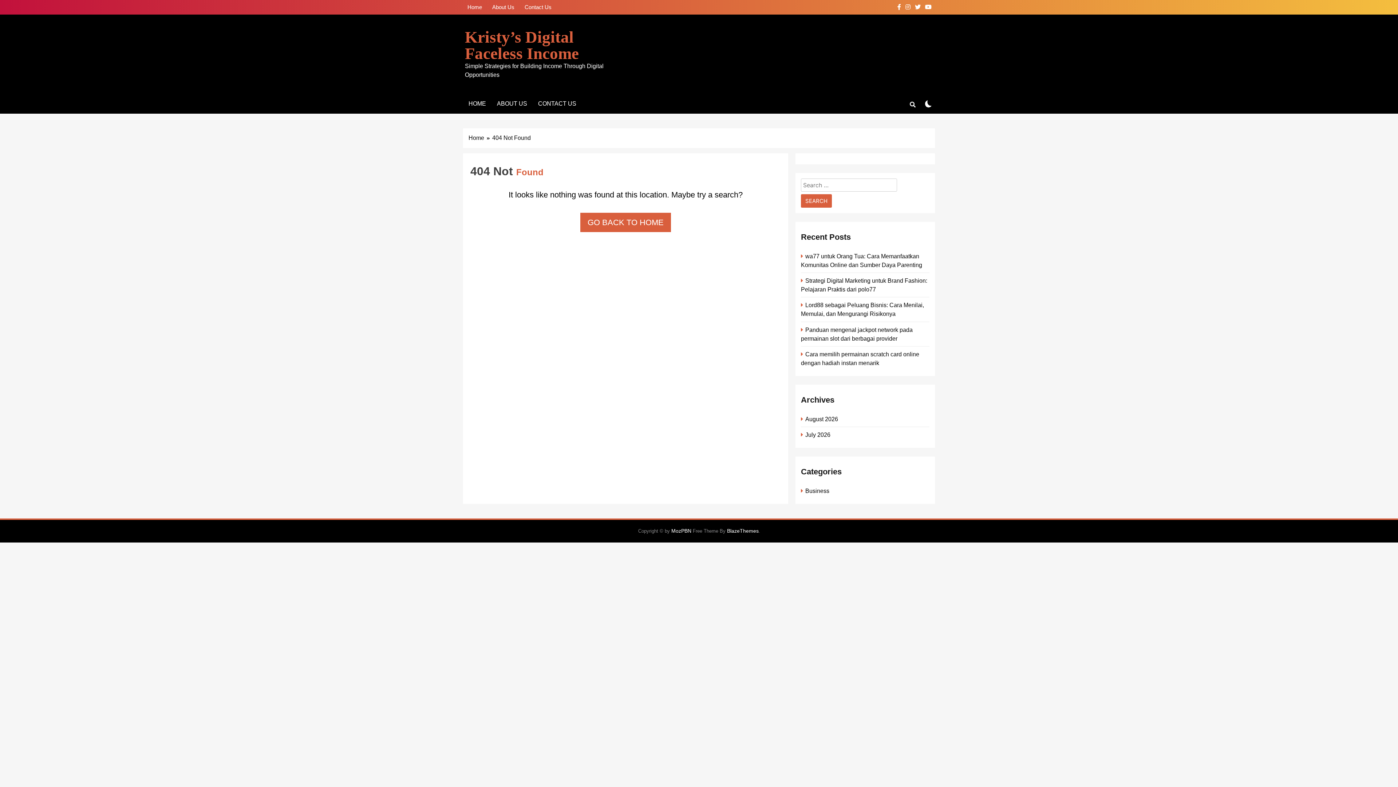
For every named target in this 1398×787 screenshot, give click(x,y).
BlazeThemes (743, 531)
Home (474, 7)
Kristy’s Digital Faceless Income (522, 45)
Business (817, 491)
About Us (503, 7)
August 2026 (821, 419)
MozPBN (681, 531)
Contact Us (538, 7)
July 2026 (817, 434)
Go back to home (626, 222)
